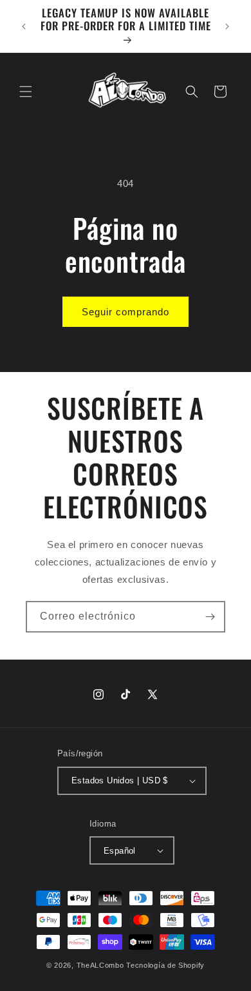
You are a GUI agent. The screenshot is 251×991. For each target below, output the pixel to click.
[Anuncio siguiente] (227, 26)
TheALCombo (100, 965)
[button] (26, 91)
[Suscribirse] (210, 617)
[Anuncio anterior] (24, 26)
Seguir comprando (125, 311)
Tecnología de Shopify (165, 965)
